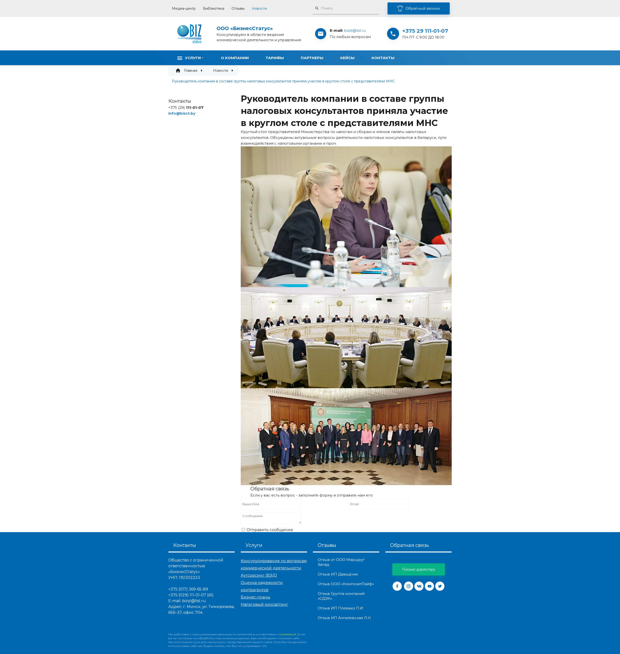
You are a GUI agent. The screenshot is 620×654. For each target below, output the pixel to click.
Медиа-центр (184, 8)
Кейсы (347, 57)
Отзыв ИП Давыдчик (338, 574)
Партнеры (312, 57)
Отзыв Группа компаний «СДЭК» (341, 596)
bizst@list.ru (355, 30)
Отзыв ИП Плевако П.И (340, 608)
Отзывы (238, 8)
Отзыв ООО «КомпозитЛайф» (346, 584)
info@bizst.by (181, 113)
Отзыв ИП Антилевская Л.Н (344, 617)
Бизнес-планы (255, 597)
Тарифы (275, 57)
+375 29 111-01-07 (425, 31)
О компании (235, 57)
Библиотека (213, 8)
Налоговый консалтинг (264, 604)
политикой (287, 634)
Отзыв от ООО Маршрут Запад (341, 562)
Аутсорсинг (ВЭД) (259, 575)
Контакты (383, 57)
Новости (259, 8)
